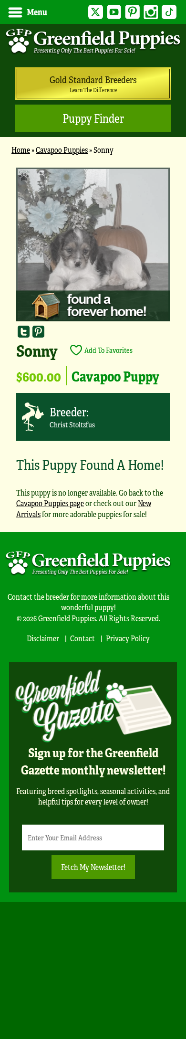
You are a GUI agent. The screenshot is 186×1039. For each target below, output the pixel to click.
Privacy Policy (128, 638)
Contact (82, 638)
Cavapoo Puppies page (50, 503)
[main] (93, 347)
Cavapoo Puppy (115, 376)
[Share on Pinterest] (38, 331)
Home (20, 149)
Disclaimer (43, 638)
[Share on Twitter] (23, 331)
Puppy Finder (93, 118)
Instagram (151, 12)
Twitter (95, 12)
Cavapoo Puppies (62, 149)
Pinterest (132, 12)
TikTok (169, 12)
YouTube (114, 12)
